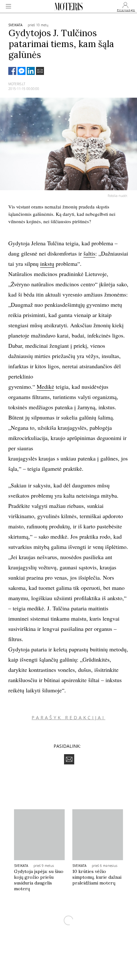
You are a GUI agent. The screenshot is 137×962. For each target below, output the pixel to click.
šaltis (89, 253)
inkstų (47, 263)
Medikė (45, 386)
